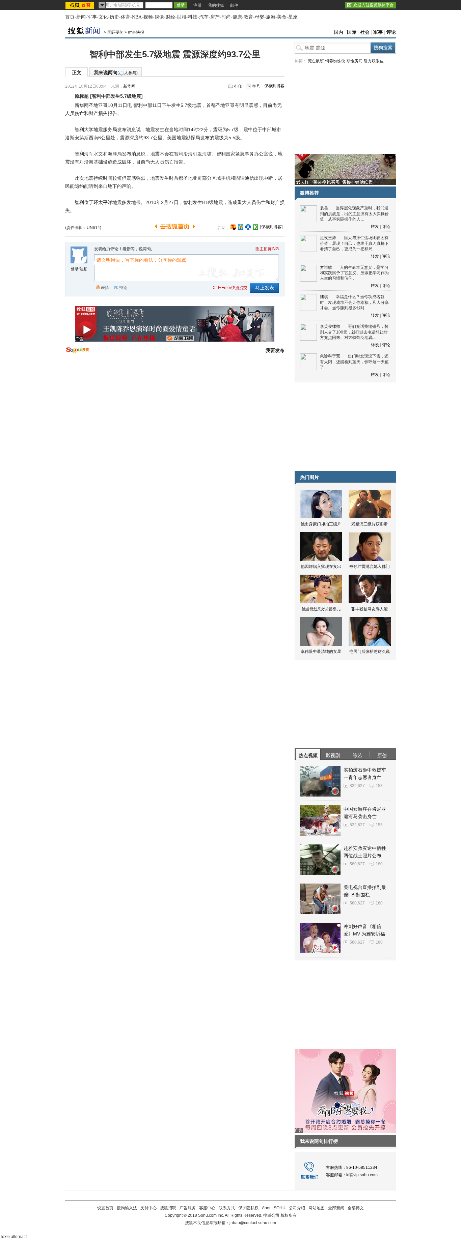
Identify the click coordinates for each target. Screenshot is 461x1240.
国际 (351, 32)
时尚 (226, 17)
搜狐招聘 (168, 1208)
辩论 (123, 287)
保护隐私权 (248, 1208)
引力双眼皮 (373, 61)
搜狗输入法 (127, 1208)
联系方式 (227, 1208)
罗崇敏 (326, 267)
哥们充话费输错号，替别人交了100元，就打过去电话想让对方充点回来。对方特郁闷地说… (354, 332)
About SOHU (274, 1208)
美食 (282, 17)
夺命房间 (354, 61)
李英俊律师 (330, 326)
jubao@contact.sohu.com (252, 1222)
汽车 (204, 17)
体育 (125, 17)
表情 (105, 287)
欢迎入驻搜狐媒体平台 (373, 5)
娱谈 (159, 17)
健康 (237, 17)
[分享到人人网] (248, 227)
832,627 (357, 785)
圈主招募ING (267, 249)
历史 (114, 17)
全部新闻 (336, 1208)
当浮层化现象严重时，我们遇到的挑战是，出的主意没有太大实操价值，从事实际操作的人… (354, 214)
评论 (391, 32)
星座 (293, 17)
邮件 (234, 5)
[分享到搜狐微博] (233, 227)
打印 (238, 86)
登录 (75, 269)
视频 (148, 17)
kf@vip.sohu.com (362, 1175)
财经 (170, 17)
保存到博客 (274, 86)
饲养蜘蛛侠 (335, 61)
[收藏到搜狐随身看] (255, 227)
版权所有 (288, 1215)
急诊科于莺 (330, 356)
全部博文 (356, 1208)
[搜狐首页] (80, 5)
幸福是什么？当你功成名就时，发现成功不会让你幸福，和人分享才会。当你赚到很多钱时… (354, 302)
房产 (215, 17)
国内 (338, 32)
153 (379, 785)
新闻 (81, 17)
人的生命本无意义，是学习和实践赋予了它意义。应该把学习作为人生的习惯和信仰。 (354, 273)
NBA (137, 17)
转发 (375, 226)
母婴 (259, 17)
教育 (248, 17)
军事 (92, 17)
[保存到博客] (271, 227)
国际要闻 (115, 32)
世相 (181, 17)
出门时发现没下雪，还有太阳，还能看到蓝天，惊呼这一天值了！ (354, 362)
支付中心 (148, 1208)
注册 (197, 5)
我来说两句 (116, 72)
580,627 (357, 864)
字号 (256, 86)
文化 (103, 17)
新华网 (129, 86)
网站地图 (316, 1208)
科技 (192, 17)
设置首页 (105, 1208)
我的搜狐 (216, 5)
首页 (70, 17)
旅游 (270, 17)
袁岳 (324, 208)
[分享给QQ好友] (240, 227)
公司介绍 (297, 1208)
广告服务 (188, 1208)
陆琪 (324, 296)
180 (379, 864)
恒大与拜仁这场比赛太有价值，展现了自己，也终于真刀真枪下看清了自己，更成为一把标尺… (354, 243)
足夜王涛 (328, 237)
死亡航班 (316, 61)
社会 (365, 32)
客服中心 (207, 1208)
